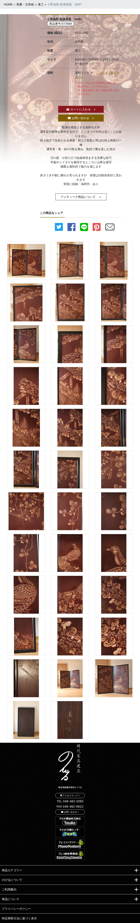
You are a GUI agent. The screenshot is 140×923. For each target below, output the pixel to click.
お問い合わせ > (82, 118)
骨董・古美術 (25, 4)
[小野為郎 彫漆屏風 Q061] (26, 260)
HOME (8, 4)
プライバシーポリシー (16, 908)
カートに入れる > (82, 109)
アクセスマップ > (71, 795)
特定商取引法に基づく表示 (19, 918)
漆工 (41, 4)
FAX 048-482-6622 (70, 806)
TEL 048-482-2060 (70, 801)
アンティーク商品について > (81, 197)
